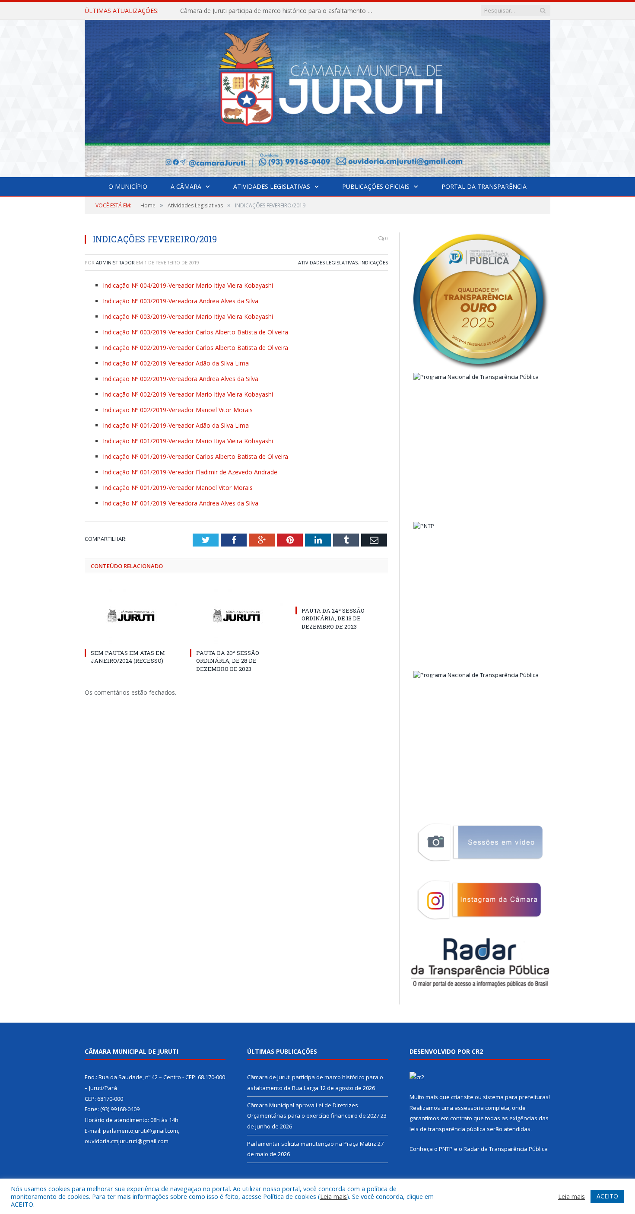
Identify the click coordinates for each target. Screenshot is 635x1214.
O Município (127, 186)
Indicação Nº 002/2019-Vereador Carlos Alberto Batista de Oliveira (195, 347)
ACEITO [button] (607, 1196)
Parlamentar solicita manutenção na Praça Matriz (311, 1143)
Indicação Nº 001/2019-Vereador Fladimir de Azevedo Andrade (190, 472)
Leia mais (333, 1196)
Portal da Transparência (484, 186)
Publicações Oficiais (376, 186)
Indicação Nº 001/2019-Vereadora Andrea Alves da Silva (180, 503)
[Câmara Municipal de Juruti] (317, 97)
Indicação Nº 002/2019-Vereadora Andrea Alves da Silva (180, 379)
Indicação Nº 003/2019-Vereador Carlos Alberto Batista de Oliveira (195, 332)
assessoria (469, 1108)
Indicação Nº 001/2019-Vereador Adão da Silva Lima (176, 425)
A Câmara (186, 186)
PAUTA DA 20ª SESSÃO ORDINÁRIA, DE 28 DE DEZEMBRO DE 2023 (227, 660)
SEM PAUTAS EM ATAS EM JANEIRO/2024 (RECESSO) (128, 656)
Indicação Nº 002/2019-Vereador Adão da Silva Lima (176, 363)
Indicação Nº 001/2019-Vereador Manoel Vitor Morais (178, 487)
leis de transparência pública (448, 1129)
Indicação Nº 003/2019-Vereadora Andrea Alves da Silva (180, 301)
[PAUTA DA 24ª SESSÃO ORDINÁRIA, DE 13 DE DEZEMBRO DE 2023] (341, 594)
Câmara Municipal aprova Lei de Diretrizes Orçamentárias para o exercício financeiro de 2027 (279, 11)
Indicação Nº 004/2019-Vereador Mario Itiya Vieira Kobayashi (188, 285)
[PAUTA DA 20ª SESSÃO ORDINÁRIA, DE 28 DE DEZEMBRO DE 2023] (236, 615)
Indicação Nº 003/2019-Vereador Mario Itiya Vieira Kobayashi (188, 316)
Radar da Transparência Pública (506, 1149)
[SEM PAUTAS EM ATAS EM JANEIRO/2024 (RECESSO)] (131, 615)
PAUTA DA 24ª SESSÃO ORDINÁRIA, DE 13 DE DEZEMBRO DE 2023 (333, 618)
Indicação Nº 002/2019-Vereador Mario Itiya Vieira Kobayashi (188, 394)
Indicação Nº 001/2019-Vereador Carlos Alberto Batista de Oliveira (195, 456)
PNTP (446, 1149)
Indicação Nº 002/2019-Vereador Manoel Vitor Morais (178, 410)
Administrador (115, 262)
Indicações (374, 262)
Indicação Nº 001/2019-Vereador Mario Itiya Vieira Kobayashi (188, 441)
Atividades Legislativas (271, 186)
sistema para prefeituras (516, 1097)
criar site (462, 1097)
